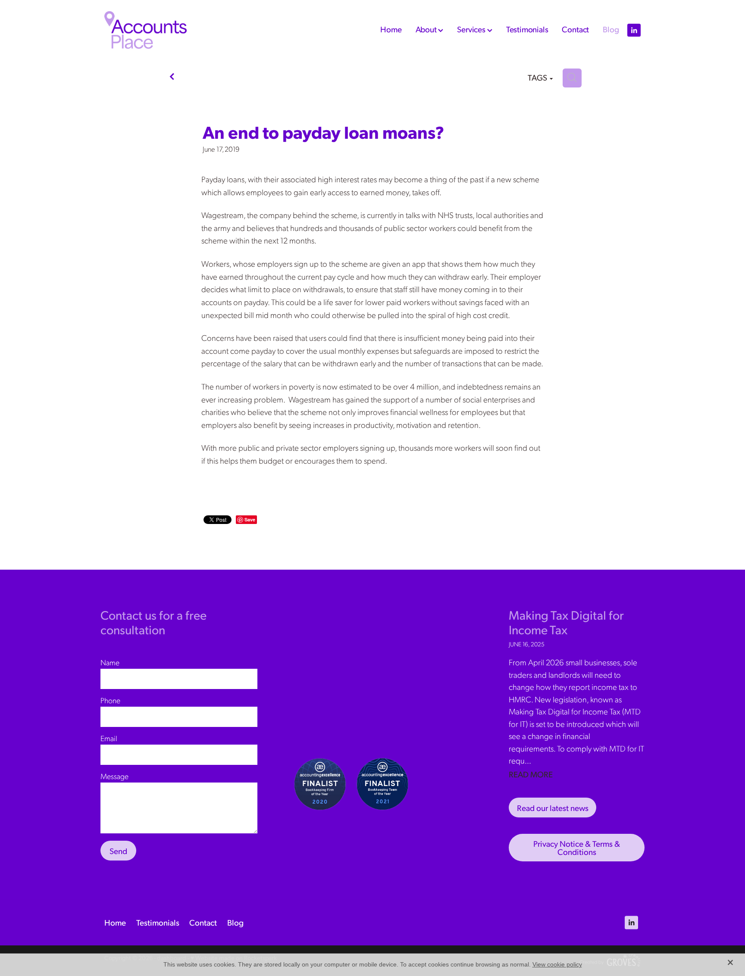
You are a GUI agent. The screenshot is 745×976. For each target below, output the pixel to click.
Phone (110, 700)
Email (108, 738)
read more (531, 774)
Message (114, 776)
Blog (611, 29)
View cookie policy (557, 964)
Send (118, 850)
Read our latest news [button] (552, 807)
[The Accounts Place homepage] (158, 30)
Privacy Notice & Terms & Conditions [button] (576, 847)
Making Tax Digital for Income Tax (566, 622)
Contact (575, 29)
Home (390, 29)
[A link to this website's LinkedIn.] (634, 30)
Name (109, 662)
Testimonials (527, 29)
